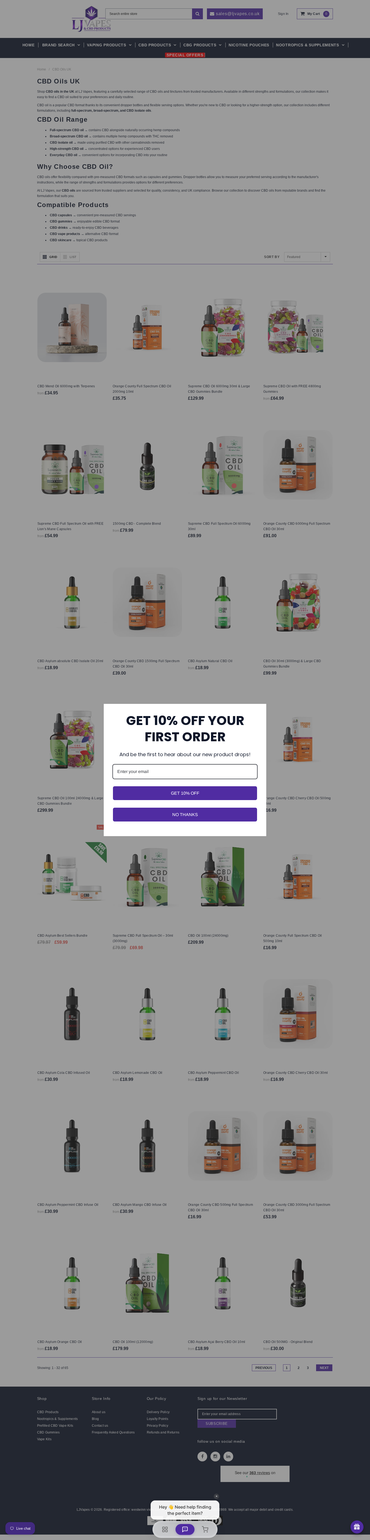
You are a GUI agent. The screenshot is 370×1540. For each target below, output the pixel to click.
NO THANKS (185, 814)
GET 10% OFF (185, 793)
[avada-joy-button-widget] (356, 1526)
